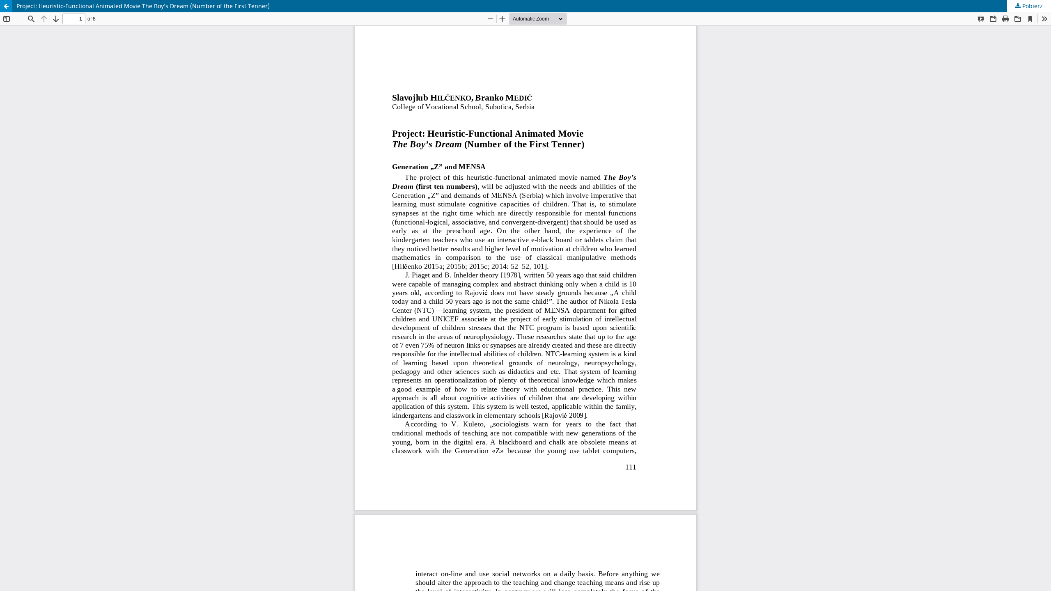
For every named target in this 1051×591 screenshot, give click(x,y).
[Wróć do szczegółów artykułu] (6, 6)
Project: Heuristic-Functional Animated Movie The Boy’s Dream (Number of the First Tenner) (143, 6)
